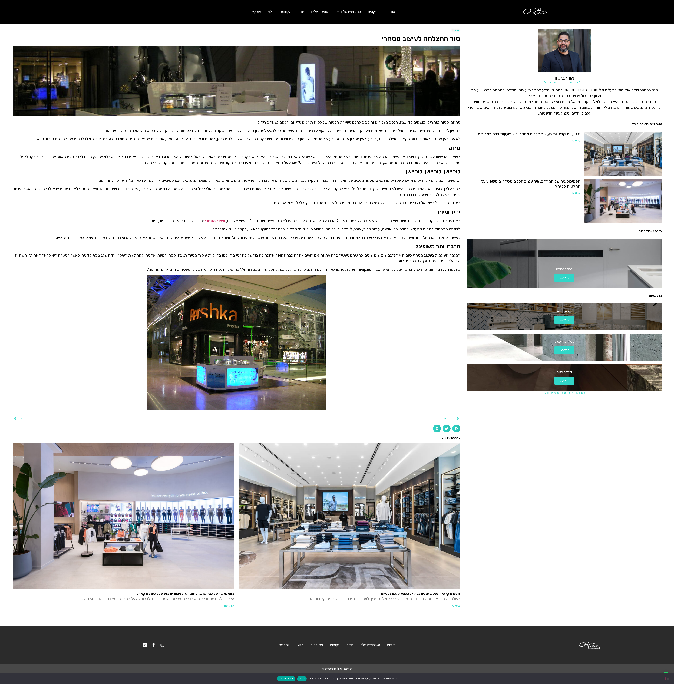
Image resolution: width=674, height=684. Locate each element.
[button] (456, 428)
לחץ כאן (564, 277)
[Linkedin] (144, 645)
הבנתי (302, 678)
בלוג (271, 12)
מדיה (301, 12)
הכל (456, 30)
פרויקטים (374, 12)
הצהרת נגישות (345, 668)
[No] (668, 678)
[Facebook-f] (153, 645)
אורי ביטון (564, 78)
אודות (391, 12)
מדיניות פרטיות (329, 668)
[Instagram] (162, 645)
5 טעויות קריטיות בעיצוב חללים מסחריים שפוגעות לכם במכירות (528, 133)
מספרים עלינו (320, 12)
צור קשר (255, 12)
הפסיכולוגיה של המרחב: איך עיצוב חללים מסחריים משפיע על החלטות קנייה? (530, 184)
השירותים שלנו (351, 12)
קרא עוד (575, 140)
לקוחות (285, 12)
